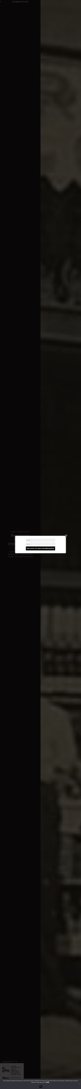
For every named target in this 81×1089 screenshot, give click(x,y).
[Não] (79, 1084)
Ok (41, 1086)
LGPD (48, 1082)
